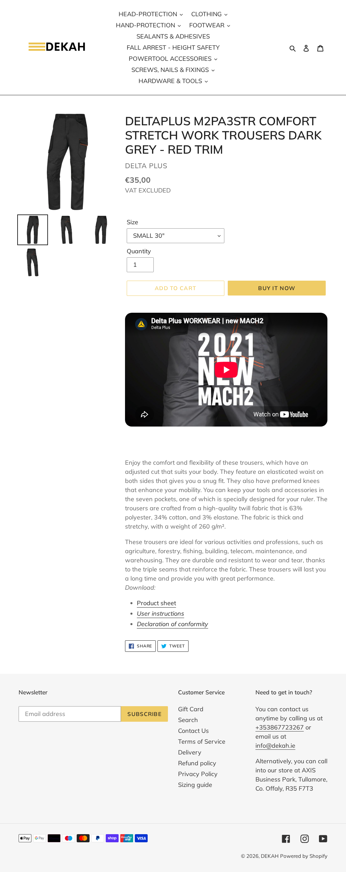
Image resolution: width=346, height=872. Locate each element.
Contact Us (193, 731)
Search (188, 720)
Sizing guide (195, 785)
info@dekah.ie (275, 745)
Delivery (189, 752)
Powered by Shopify (303, 856)
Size (132, 222)
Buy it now (276, 288)
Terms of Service (201, 741)
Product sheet (156, 603)
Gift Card (190, 709)
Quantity (139, 251)
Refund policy (197, 763)
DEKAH (269, 856)
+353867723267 (279, 727)
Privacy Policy (198, 774)
